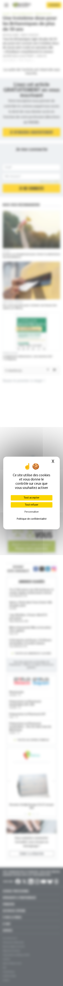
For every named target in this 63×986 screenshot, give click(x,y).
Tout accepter (31, 497)
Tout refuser (31, 505)
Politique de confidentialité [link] (32, 519)
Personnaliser (31, 512)
